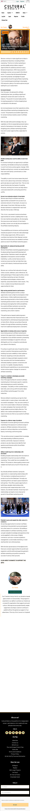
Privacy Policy (15, 754)
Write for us (15, 745)
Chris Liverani (19, 612)
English (4, 1)
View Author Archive (15, 592)
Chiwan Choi (4, 20)
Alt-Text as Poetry (15, 774)
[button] (15, 52)
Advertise (15, 740)
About (24, 12)
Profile (22, 16)
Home (3, 12)
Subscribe (15, 749)
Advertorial (5, 32)
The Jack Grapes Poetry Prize (15, 747)
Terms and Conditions (15, 751)
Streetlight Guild (15, 777)
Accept (15, 804)
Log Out (3, 16)
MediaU (15, 768)
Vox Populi (15, 772)
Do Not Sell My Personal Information (15, 756)
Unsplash (27, 612)
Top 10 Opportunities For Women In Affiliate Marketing (14, 47)
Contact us (15, 742)
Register (22, 1)
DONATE (18, 12)
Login (17, 1)
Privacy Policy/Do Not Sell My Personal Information (15, 808)
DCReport (15, 765)
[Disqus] (15, 642)
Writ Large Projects (15, 770)
